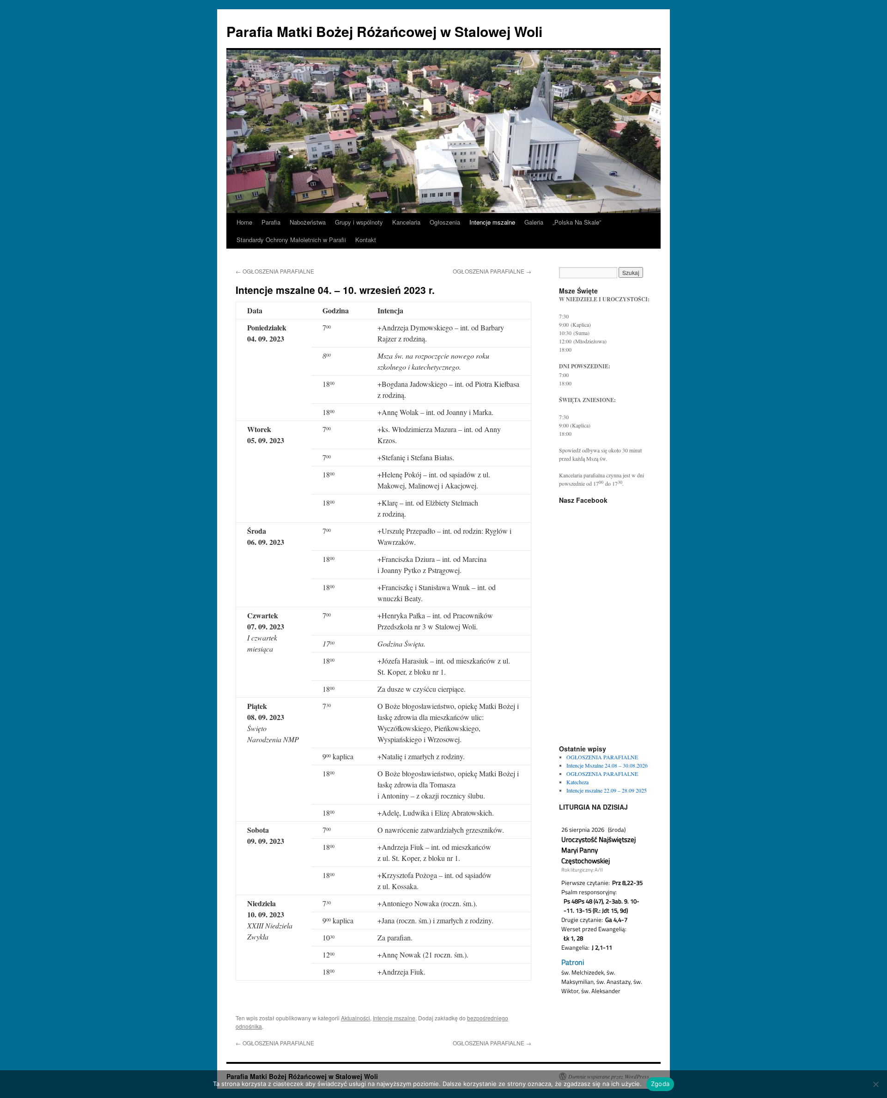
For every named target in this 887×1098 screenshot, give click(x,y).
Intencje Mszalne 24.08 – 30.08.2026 (607, 765)
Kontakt (365, 239)
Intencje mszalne (492, 222)
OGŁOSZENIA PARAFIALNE (275, 271)
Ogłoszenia (445, 222)
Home (244, 222)
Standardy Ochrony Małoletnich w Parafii (291, 239)
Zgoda (660, 1083)
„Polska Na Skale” (577, 222)
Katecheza (577, 782)
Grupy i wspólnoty (359, 222)
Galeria (533, 222)
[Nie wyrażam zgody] (875, 1084)
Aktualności (355, 1018)
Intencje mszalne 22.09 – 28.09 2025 (606, 790)
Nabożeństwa (308, 222)
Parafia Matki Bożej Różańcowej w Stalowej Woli (384, 31)
